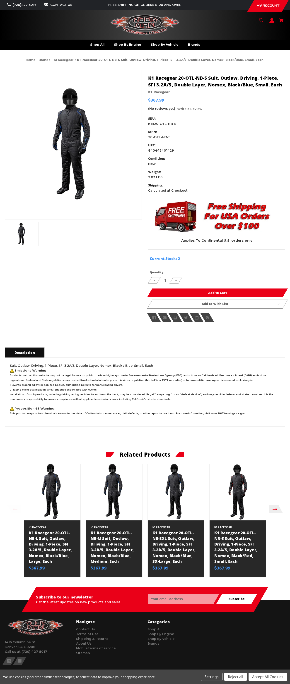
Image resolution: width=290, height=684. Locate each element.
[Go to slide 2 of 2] (162, 579)
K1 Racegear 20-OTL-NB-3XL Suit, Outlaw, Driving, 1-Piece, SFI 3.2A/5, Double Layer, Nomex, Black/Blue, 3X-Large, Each (174, 547)
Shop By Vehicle (160, 639)
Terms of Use (87, 634)
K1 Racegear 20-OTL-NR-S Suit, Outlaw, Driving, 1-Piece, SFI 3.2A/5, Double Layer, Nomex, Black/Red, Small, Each (235, 547)
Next (276, 509)
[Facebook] (154, 318)
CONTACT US (61, 5)
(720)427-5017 (24, 5)
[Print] (175, 318)
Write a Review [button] (189, 109)
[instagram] (9, 661)
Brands (153, 643)
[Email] (165, 318)
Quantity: (157, 272)
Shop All (154, 629)
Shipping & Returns (92, 639)
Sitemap (83, 653)
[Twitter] (186, 318)
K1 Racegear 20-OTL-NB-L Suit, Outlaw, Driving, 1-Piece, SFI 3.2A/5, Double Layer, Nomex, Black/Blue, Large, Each (50, 547)
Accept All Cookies (267, 676)
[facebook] (20, 661)
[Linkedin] (196, 318)
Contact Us (85, 629)
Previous (14, 509)
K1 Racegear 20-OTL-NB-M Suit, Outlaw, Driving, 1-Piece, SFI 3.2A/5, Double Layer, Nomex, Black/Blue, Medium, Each (112, 547)
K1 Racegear (159, 92)
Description (24, 352)
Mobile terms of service (96, 648)
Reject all (235, 676)
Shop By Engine (160, 634)
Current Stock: (165, 258)
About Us (84, 643)
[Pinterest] (207, 318)
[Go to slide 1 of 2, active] (156, 579)
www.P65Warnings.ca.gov (228, 413)
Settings (212, 676)
